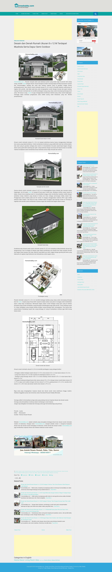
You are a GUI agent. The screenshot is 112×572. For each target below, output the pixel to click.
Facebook (24, 475)
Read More (53, 489)
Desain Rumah (80, 66)
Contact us (79, 277)
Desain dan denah (33, 472)
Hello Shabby (82, 566)
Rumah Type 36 (80, 99)
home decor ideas (49, 560)
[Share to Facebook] (20, 478)
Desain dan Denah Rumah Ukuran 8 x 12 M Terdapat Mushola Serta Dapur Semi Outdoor (40, 45)
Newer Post (17, 530)
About (78, 274)
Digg (51, 475)
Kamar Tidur (44, 13)
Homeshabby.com (19, 82)
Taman (78, 91)
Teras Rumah (80, 78)
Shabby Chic (71, 568)
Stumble (45, 475)
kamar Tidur (79, 88)
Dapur (61, 13)
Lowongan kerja (80, 282)
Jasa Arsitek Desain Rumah (72, 13)
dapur (78, 73)
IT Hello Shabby (46, 568)
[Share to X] (18, 478)
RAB (78, 106)
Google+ (38, 475)
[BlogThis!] (17, 478)
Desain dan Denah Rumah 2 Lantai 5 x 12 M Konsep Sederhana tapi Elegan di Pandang (90, 257)
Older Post (68, 530)
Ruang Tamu (35, 13)
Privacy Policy (80, 279)
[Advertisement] (43, 29)
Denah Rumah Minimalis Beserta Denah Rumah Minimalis (48, 471)
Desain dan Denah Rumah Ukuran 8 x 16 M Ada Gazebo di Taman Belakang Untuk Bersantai (90, 225)
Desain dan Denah (25, 13)
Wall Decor (41, 560)
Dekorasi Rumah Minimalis (60, 568)
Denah (16, 471)
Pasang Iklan (80, 284)
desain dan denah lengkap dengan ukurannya (48, 472)
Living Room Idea (32, 560)
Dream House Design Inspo (88, 166)
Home (17, 13)
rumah (24, 83)
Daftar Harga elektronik (82, 101)
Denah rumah (22, 471)
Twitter (32, 475)
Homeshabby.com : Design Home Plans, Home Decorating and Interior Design (54, 566)
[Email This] (15, 478)
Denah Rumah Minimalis (30, 471)
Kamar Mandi (54, 13)
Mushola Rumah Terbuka (82, 104)
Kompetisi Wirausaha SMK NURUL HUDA (85, 289)
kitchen (57, 560)
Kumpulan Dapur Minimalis (83, 86)
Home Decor (19, 560)
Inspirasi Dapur (80, 83)
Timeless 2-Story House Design (89, 192)
